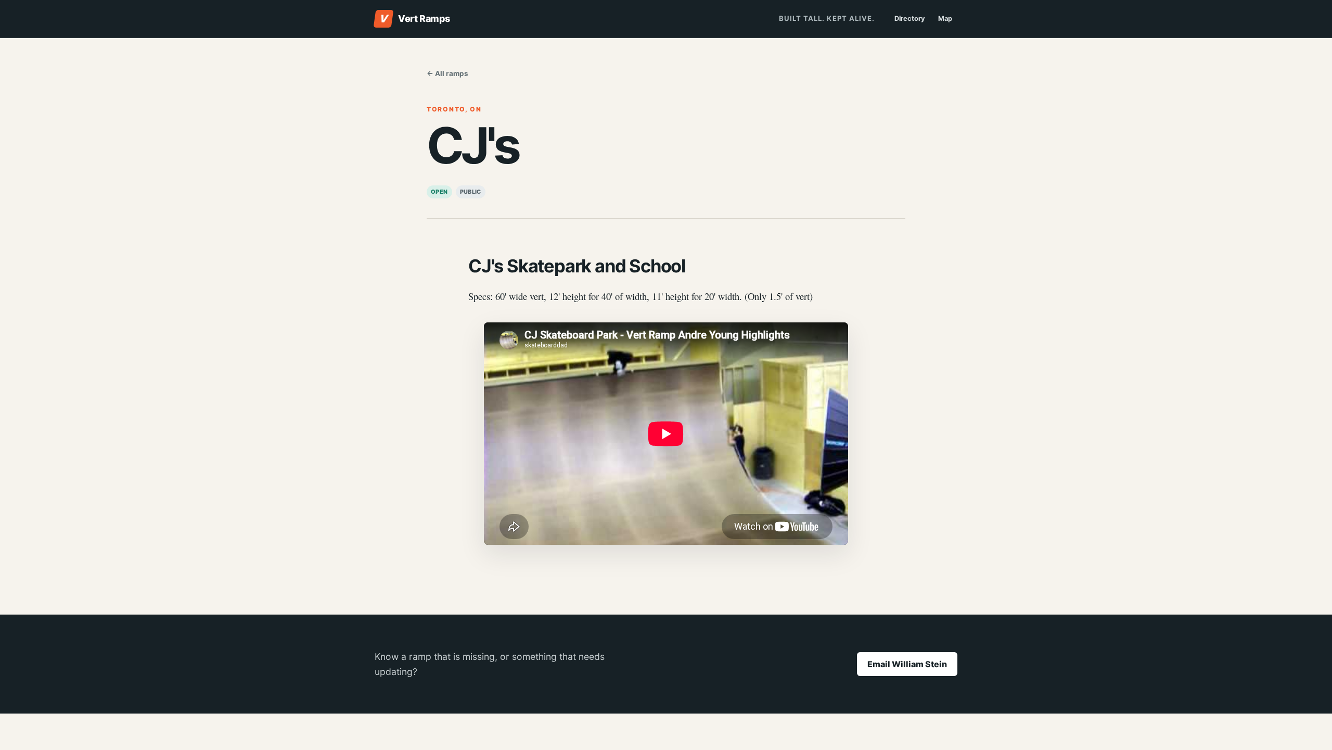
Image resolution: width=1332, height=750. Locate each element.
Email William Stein (907, 664)
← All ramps (447, 73)
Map (945, 18)
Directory (909, 18)
